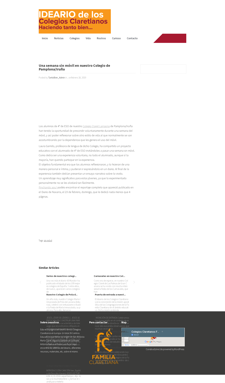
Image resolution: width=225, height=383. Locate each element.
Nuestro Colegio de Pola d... (61, 294)
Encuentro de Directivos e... (110, 347)
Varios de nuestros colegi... (61, 275)
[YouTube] (176, 38)
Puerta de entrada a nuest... (110, 294)
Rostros (101, 38)
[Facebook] (164, 38)
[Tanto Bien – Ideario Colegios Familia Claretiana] (75, 17)
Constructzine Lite (154, 349)
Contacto (132, 38)
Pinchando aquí (48, 187)
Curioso (116, 38)
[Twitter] (170, 38)
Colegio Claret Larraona (96, 126)
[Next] (134, 283)
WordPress (179, 349)
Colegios (75, 38)
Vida (88, 38)
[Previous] (40, 283)
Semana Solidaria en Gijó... (61, 331)
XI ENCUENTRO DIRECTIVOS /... (63, 313)
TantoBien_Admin (56, 77)
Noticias (59, 38)
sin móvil (48, 240)
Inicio (45, 38)
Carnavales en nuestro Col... (109, 275)
